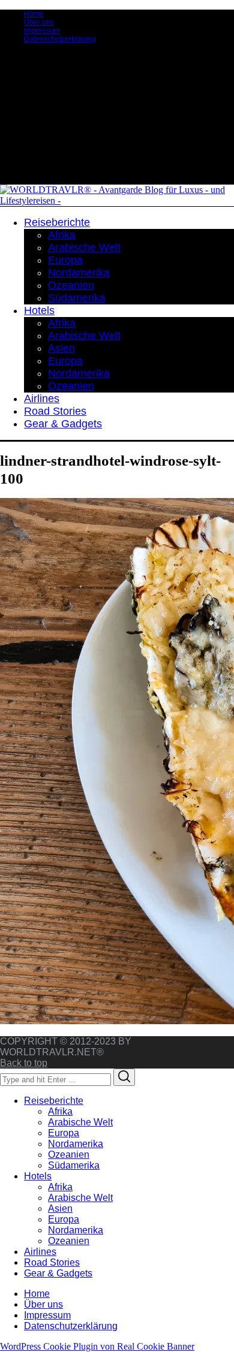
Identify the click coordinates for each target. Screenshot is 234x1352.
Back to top (23, 1063)
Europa (63, 1133)
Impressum (42, 30)
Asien (60, 1208)
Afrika (60, 1111)
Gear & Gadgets (58, 1273)
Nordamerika (75, 1144)
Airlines (40, 1252)
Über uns (39, 22)
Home (34, 14)
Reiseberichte (53, 1101)
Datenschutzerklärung (60, 39)
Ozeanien (68, 1154)
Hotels (38, 1176)
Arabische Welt (80, 1122)
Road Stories (52, 1262)
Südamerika (74, 1165)
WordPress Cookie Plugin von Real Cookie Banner (97, 1346)
